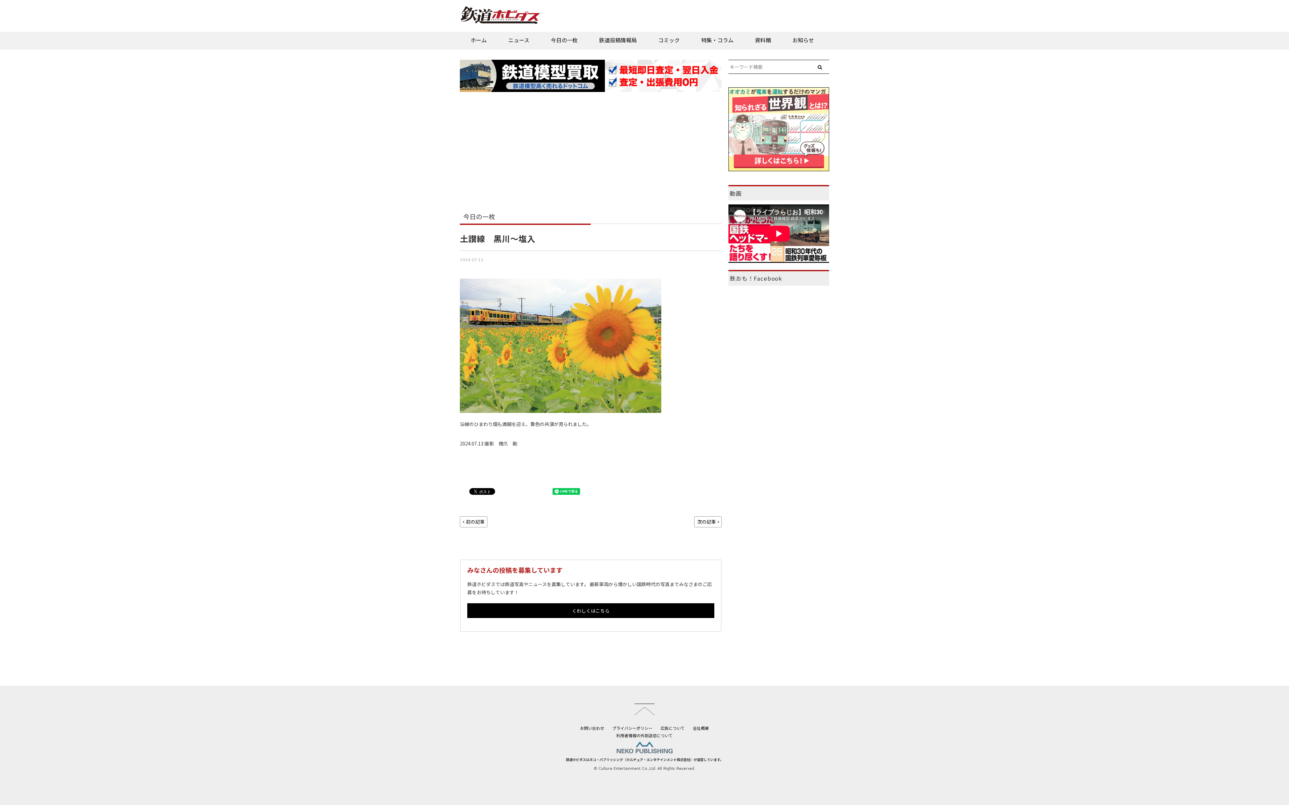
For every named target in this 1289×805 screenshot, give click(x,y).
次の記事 (706, 521)
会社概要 (701, 728)
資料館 (763, 40)
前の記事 (475, 521)
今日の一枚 (564, 40)
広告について (673, 728)
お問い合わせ (592, 728)
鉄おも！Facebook (756, 278)
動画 (736, 193)
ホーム (479, 40)
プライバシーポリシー (632, 728)
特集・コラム (717, 40)
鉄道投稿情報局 (618, 40)
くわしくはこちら (591, 610)
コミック (669, 40)
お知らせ (803, 40)
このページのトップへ (644, 709)
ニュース (518, 40)
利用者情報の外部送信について (644, 735)
